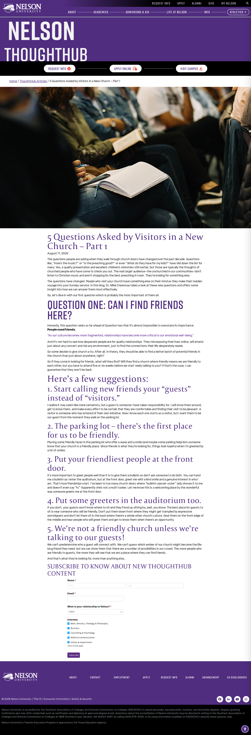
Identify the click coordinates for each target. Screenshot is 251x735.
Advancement (210, 677)
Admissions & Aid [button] (137, 12)
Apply (181, 3)
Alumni (197, 3)
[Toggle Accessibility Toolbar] (245, 729)
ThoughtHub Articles (33, 81)
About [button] (72, 12)
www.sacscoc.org (221, 717)
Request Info (161, 3)
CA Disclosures (237, 677)
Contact (95, 677)
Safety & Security (82, 699)
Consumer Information (57, 699)
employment (122, 677)
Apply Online (122, 68)
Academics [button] (101, 12)
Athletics (236, 12)
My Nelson (229, 3)
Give (212, 3)
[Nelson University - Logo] (21, 8)
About (73, 677)
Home (13, 81)
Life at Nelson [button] (177, 12)
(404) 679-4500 (134, 717)
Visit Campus (189, 68)
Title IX (37, 699)
